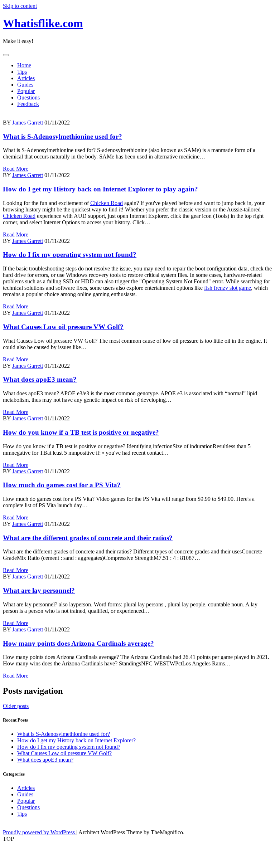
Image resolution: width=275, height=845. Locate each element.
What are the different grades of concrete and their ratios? (88, 538)
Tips (22, 72)
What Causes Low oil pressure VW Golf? (63, 327)
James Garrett (27, 122)
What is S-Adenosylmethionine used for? (62, 136)
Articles (26, 78)
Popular (26, 91)
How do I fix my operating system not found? (69, 254)
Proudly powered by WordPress (39, 832)
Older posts (16, 706)
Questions (28, 97)
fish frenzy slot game (227, 288)
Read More (15, 169)
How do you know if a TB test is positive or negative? (81, 432)
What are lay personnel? (39, 590)
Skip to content (20, 6)
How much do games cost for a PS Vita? (62, 485)
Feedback (28, 104)
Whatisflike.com (43, 23)
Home (24, 65)
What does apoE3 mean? (40, 379)
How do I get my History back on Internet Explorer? (76, 740)
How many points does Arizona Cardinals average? (78, 643)
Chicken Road (106, 203)
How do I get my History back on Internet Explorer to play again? (100, 189)
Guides (25, 85)
